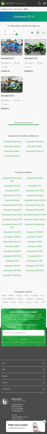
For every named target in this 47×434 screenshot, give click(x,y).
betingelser (11, 327)
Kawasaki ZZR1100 (35, 270)
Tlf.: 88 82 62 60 (17, 411)
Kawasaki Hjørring (12, 141)
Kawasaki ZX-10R (35, 261)
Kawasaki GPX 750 (12, 195)
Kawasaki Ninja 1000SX (35, 200)
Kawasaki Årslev (12, 156)
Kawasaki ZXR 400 (35, 266)
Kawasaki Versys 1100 (12, 219)
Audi (4, 295)
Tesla (21, 302)
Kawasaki (18, 9)
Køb (3, 369)
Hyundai (34, 295)
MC (10, 9)
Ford (26, 295)
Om (3, 363)
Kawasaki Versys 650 (35, 224)
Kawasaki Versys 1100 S (35, 219)
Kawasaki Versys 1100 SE (12, 225)
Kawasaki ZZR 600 (12, 270)
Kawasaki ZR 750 (35, 251)
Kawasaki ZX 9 (12, 261)
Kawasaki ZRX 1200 (12, 256)
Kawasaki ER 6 (35, 186)
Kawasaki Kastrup (12, 146)
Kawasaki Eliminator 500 (12, 179)
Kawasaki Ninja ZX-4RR (35, 215)
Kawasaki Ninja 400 (34, 205)
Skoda (5, 302)
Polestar (39, 299)
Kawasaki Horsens (35, 141)
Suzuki (13, 302)
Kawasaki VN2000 (12, 237)
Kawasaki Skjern (12, 151)
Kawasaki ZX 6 (35, 256)
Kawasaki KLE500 (34, 195)
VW (43, 302)
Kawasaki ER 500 (12, 186)
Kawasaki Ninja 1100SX (12, 205)
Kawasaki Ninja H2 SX (12, 215)
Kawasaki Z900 (35, 246)
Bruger (4, 376)
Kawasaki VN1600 (34, 232)
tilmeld (23, 339)
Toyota (28, 302)
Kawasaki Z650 (12, 246)
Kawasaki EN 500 (35, 178)
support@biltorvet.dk (20, 417)
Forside (4, 9)
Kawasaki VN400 (35, 237)
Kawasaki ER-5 (12, 190)
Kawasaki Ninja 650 (35, 210)
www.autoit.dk (17, 419)
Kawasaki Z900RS (12, 251)
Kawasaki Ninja (12, 200)
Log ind (40, 3)
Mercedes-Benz (8, 299)
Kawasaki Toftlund (35, 151)
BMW (11, 295)
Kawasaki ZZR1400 (12, 275)
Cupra (18, 295)
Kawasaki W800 (35, 241)
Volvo (36, 302)
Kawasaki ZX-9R (12, 266)
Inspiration (6, 389)
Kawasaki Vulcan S (12, 241)
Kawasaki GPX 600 (35, 190)
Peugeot (29, 299)
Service (5, 382)
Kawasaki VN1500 (12, 232)
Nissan (20, 299)
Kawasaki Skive (34, 146)
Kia (42, 295)
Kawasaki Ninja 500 (12, 210)
